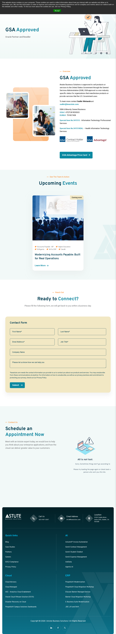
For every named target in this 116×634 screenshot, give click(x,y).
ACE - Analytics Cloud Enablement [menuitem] (18, 592)
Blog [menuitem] (7, 542)
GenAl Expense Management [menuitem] (76, 557)
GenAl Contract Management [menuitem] (76, 547)
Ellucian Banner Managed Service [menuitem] (77, 592)
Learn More (40, 265)
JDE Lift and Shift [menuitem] (72, 607)
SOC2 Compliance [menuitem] (11, 562)
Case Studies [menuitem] (10, 547)
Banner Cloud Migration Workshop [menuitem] (78, 597)
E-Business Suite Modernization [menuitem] (77, 602)
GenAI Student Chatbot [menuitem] (74, 552)
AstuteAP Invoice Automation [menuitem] (76, 542)
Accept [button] (57, 11)
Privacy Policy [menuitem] (10, 567)
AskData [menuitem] (68, 562)
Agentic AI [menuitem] (69, 567)
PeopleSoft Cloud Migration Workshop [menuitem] (79, 587)
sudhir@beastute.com (69, 104)
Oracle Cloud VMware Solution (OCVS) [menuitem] (19, 597)
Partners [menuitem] (8, 552)
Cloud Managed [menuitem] (11, 587)
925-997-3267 (44, 520)
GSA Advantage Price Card (74, 155)
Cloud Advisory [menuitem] (10, 582)
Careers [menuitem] (8, 557)
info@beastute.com (73, 520)
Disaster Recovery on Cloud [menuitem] (15, 602)
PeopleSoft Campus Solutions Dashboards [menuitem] (20, 607)
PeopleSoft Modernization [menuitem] (75, 582)
